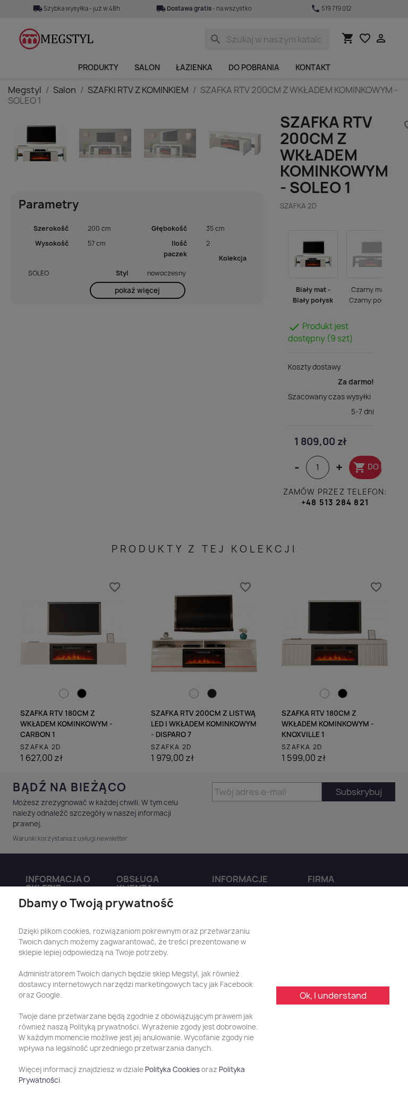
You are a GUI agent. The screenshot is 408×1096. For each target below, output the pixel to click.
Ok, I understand (333, 995)
